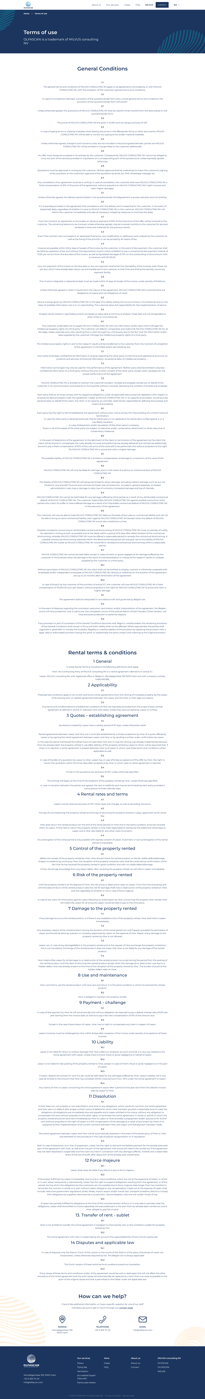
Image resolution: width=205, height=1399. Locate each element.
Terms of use (41, 14)
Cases (127, 5)
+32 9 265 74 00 (102, 1330)
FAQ (138, 5)
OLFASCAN (163, 1367)
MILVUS (149, 5)
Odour (80, 1363)
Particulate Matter (86, 1382)
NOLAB (161, 1371)
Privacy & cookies (113, 1396)
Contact (162, 5)
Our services (112, 5)
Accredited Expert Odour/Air (86, 1377)
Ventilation (82, 1371)
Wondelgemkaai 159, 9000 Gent (40, 1375)
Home (26, 14)
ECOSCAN (163, 1363)
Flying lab (82, 1367)
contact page (126, 1308)
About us (96, 5)
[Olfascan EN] (28, 5)
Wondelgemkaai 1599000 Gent (62, 1331)
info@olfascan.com (142, 1330)
